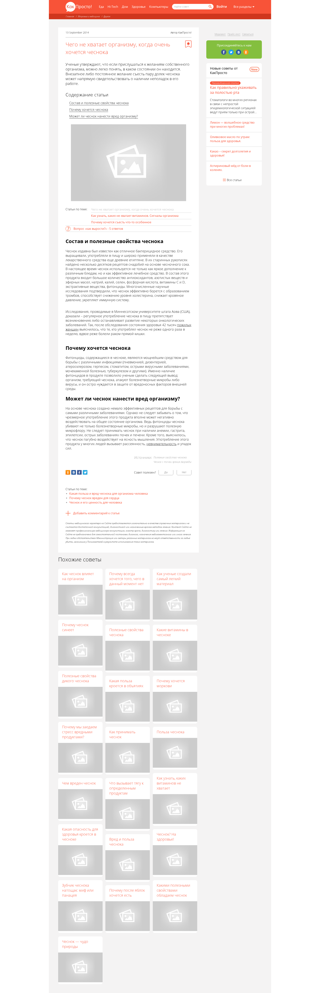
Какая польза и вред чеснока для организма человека (108, 494)
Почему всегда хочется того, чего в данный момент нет (126, 578)
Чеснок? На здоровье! (166, 837)
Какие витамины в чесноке (172, 632)
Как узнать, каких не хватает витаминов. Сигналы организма (135, 216)
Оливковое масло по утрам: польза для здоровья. (230, 139)
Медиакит (220, 34)
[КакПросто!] (78, 7)
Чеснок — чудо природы (75, 944)
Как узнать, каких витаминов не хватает (171, 783)
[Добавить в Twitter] (85, 472)
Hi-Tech (113, 7)
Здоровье (139, 7)
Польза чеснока (170, 731)
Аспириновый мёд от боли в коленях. (230, 168)
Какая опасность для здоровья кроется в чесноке (80, 834)
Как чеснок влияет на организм (78, 576)
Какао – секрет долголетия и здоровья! (230, 153)
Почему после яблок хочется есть (127, 893)
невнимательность (161, 444)
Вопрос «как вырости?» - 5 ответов (98, 229)
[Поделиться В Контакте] (73, 472)
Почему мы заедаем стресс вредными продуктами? (79, 731)
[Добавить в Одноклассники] (68, 472)
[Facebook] (223, 52)
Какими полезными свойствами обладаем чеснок (173, 890)
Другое (107, 16)
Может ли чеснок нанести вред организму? (103, 116)
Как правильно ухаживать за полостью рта (233, 90)
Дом (125, 7)
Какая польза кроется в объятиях (126, 683)
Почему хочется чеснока (88, 109)
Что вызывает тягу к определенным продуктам (126, 788)
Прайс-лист (234, 34)
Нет (184, 472)
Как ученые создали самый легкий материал (174, 578)
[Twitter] (231, 52)
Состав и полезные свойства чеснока (99, 103)
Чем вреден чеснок (79, 783)
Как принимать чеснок (122, 734)
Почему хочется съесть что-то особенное (121, 222)
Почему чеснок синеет (75, 627)
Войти (221, 6)
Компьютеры (158, 7)
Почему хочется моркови (171, 683)
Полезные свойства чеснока (126, 632)
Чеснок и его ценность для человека (95, 502)
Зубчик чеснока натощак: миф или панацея (78, 890)
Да (166, 472)
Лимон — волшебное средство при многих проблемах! (232, 124)
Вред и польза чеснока (121, 842)
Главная (70, 16)
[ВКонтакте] (238, 52)
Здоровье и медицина (89, 16)
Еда (101, 7)
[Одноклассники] (246, 52)
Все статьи (234, 180)
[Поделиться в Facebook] (79, 472)
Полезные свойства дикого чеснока (79, 678)
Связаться (248, 34)
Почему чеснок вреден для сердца (94, 498)
